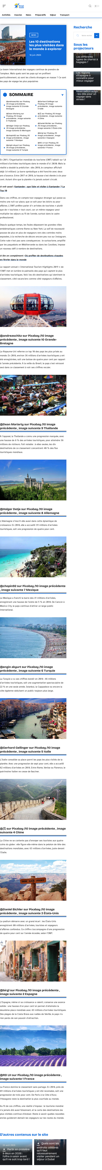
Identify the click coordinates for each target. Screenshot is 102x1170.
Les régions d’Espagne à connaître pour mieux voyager (85, 76)
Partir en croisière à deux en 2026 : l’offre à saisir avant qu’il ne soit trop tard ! (16, 1154)
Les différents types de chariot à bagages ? (87, 59)
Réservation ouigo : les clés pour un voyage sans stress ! (87, 95)
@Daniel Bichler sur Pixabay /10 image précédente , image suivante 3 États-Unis (50, 125)
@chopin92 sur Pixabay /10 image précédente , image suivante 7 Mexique (18, 137)
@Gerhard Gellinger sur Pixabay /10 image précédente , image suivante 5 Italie (50, 105)
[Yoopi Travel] (19, 6)
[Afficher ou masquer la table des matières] (48, 95)
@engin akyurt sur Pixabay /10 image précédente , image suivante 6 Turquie (18, 147)
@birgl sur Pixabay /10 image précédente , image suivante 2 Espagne (49, 135)
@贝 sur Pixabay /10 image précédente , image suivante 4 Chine (50, 116)
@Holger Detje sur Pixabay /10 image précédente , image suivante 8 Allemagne (18, 128)
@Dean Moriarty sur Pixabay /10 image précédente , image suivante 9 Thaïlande (18, 117)
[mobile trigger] (5, 6)
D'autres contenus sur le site (24, 1135)
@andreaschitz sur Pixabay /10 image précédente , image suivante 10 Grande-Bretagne (18, 105)
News (33, 35)
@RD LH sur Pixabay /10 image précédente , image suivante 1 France (49, 145)
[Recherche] (90, 6)
